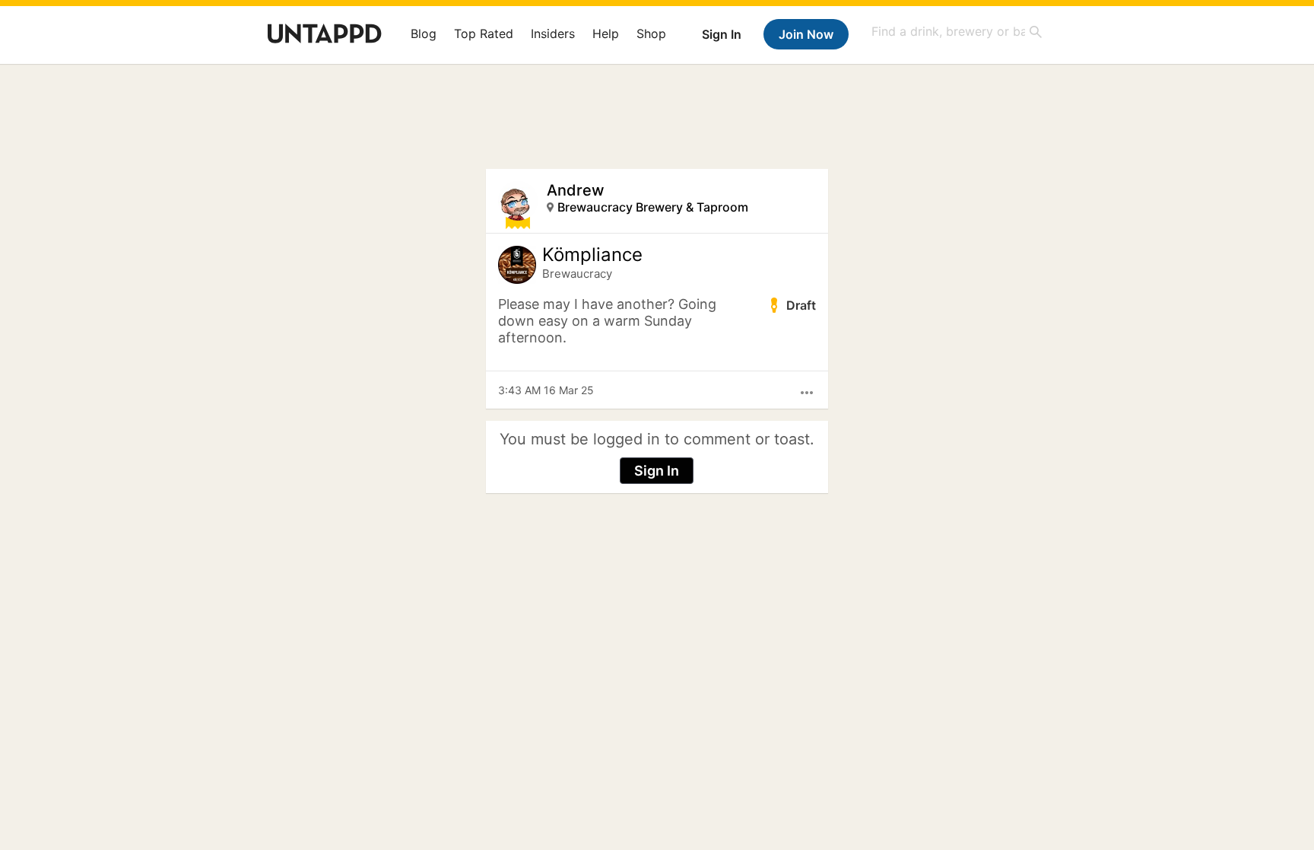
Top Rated (483, 33)
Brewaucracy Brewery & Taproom (652, 207)
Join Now (806, 34)
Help (605, 33)
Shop (651, 33)
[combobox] (957, 31)
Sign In (721, 34)
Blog (423, 33)
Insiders (553, 33)
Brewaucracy (577, 273)
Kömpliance (592, 255)
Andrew (576, 190)
